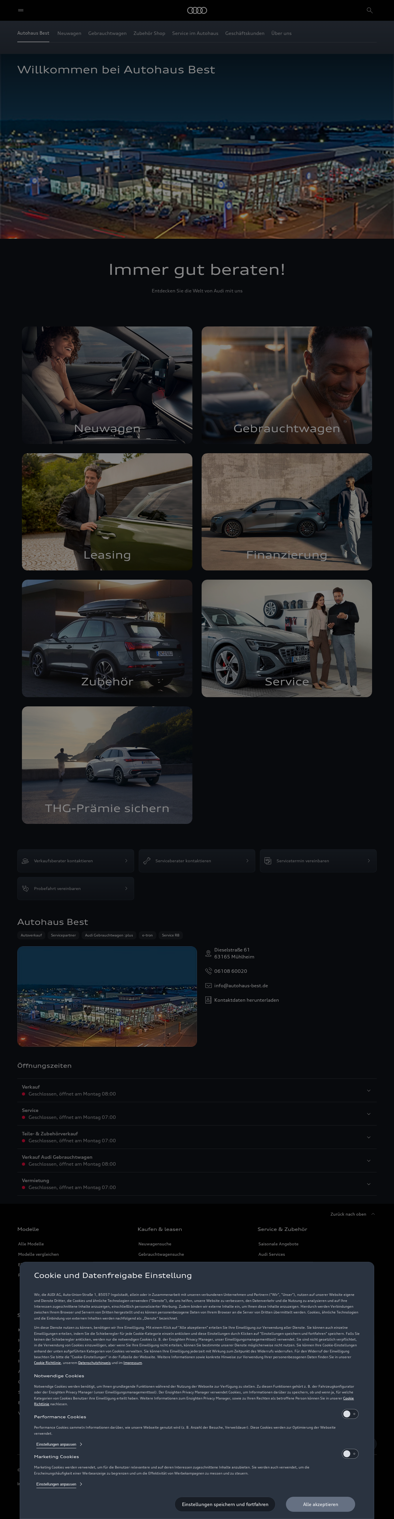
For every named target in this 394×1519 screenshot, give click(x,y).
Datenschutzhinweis (94, 1363)
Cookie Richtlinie (47, 1363)
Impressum (132, 1363)
